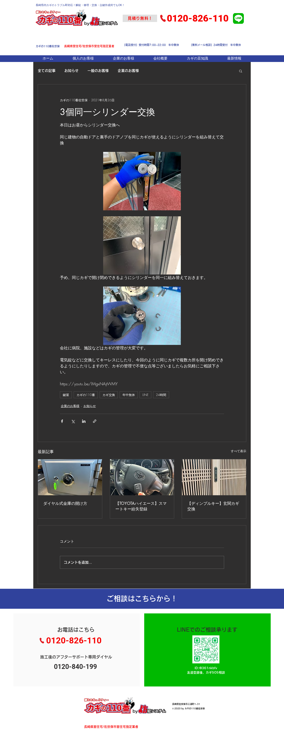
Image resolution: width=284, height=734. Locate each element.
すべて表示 (238, 451)
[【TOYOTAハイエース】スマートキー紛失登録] (142, 477)
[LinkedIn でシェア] (84, 421)
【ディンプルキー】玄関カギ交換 (213, 506)
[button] (241, 71)
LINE (145, 395)
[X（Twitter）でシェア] (73, 421)
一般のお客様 (98, 70)
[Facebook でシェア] (62, 421)
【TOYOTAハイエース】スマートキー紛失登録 (141, 506)
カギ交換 (109, 395)
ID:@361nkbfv (206, 668)
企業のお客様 (128, 70)
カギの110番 (86, 395)
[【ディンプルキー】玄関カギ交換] (214, 477)
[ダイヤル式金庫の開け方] (70, 477)
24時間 (161, 395)
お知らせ (71, 70)
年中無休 (128, 395)
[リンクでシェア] (95, 421)
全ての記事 (46, 70)
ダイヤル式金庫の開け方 (65, 503)
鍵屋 (66, 395)
